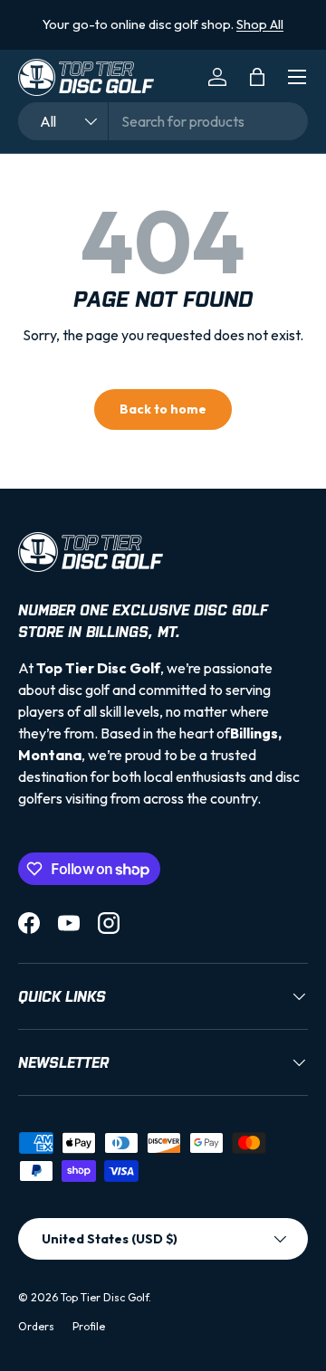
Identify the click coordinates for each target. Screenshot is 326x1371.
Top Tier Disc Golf (105, 1297)
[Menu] (297, 77)
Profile (88, 1326)
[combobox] (163, 121)
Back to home (163, 409)
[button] (257, 77)
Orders (36, 1326)
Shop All (259, 24)
